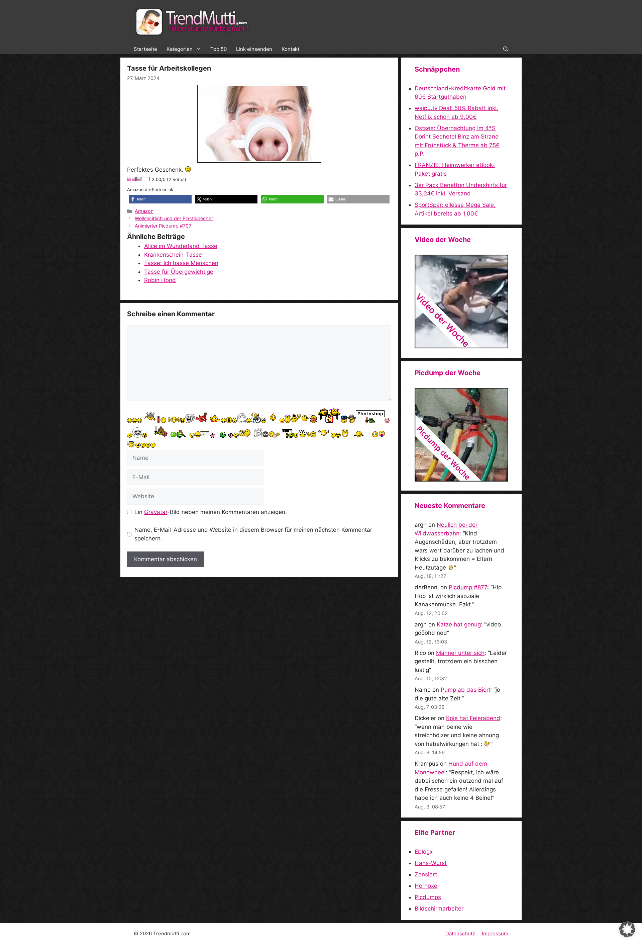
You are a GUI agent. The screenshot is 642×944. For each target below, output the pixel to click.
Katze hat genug (459, 624)
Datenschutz (460, 933)
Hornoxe (426, 885)
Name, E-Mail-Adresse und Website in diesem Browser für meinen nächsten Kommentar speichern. (253, 534)
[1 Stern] (129, 179)
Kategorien (180, 49)
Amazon (144, 211)
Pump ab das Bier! (465, 689)
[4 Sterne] (143, 179)
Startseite (145, 49)
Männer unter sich (460, 653)
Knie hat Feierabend (473, 718)
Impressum (495, 933)
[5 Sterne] (148, 179)
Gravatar (155, 512)
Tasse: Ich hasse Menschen (181, 263)
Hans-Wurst (431, 863)
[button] (506, 49)
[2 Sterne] (134, 179)
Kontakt (290, 49)
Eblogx (424, 851)
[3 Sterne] (138, 179)
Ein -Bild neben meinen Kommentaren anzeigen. (210, 512)
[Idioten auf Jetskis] (461, 346)
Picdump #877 (468, 587)
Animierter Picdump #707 (163, 226)
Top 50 (218, 49)
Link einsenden (254, 49)
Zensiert (426, 874)
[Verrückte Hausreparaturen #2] (461, 479)
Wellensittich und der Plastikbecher (174, 218)
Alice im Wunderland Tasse (180, 246)
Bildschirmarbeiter (439, 908)
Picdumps (428, 897)
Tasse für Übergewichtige (178, 271)
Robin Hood (160, 280)
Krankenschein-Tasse (173, 254)
